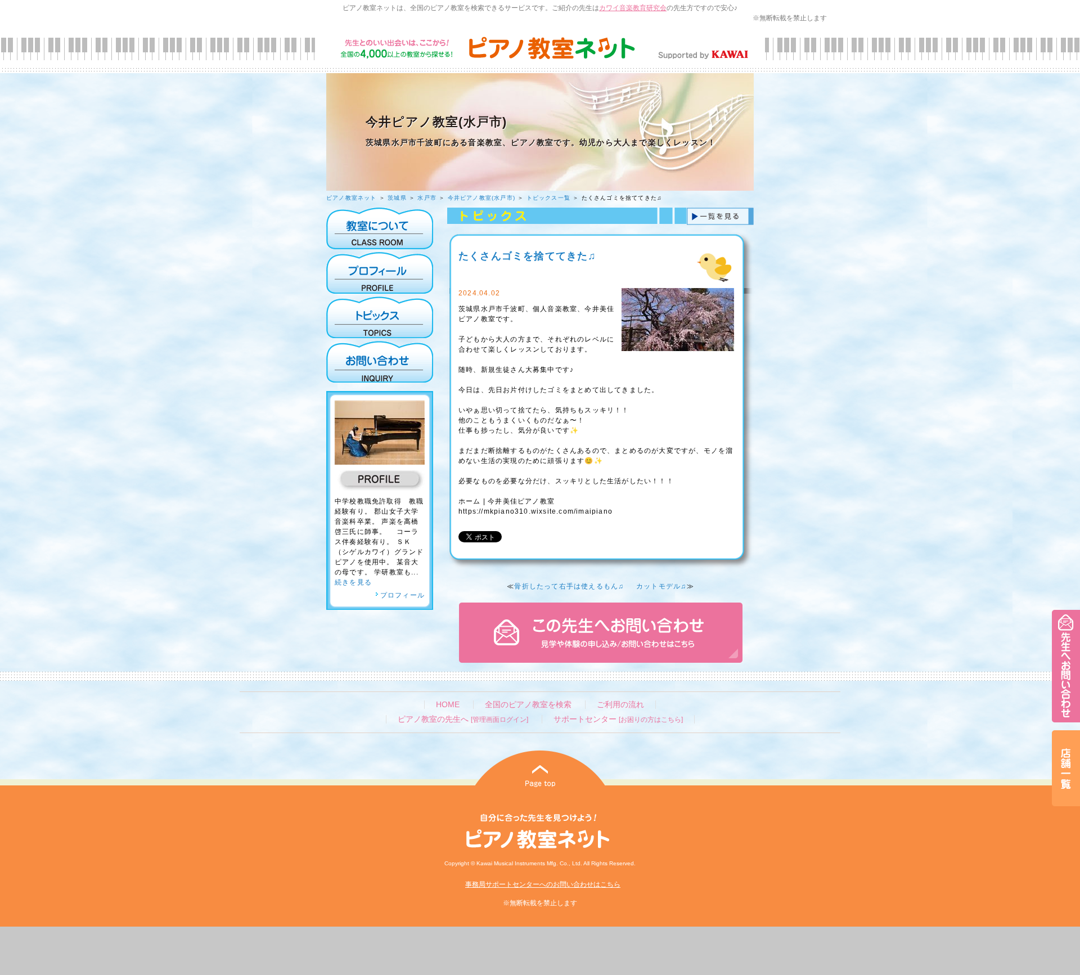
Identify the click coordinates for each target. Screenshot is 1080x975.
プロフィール (402, 595)
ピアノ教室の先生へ (463, 719)
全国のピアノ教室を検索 (528, 704)
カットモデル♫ (661, 586)
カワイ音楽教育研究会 (633, 8)
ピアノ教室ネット (351, 198)
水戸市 (426, 198)
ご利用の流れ (620, 704)
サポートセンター (618, 719)
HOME (448, 704)
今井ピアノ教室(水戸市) (481, 198)
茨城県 (397, 198)
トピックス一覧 (548, 198)
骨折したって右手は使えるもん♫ (569, 586)
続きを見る (353, 582)
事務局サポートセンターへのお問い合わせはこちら (542, 884)
